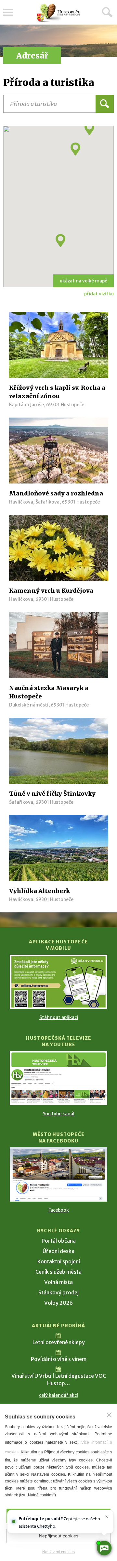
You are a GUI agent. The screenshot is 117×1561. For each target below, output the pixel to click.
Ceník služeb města (58, 1272)
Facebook (58, 1210)
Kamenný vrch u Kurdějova (51, 590)
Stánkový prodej (58, 1292)
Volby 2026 (58, 1303)
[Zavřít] (109, 1415)
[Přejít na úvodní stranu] (58, 13)
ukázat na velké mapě (83, 281)
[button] (60, 240)
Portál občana (59, 1240)
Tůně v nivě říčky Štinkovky (52, 793)
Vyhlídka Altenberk (39, 891)
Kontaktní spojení (58, 1261)
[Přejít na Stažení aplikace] (58, 982)
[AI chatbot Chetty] (104, 1548)
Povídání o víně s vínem (58, 1359)
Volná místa (58, 1282)
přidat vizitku (99, 294)
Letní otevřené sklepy (58, 1342)
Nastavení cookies (58, 1552)
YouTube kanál (58, 1114)
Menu (8, 12)
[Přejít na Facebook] (58, 1174)
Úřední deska (58, 1251)
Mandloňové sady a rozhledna (56, 493)
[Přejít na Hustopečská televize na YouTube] (58, 1078)
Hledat (107, 11)
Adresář (32, 56)
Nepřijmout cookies (58, 1535)
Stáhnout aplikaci (58, 1017)
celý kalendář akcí (58, 1395)
